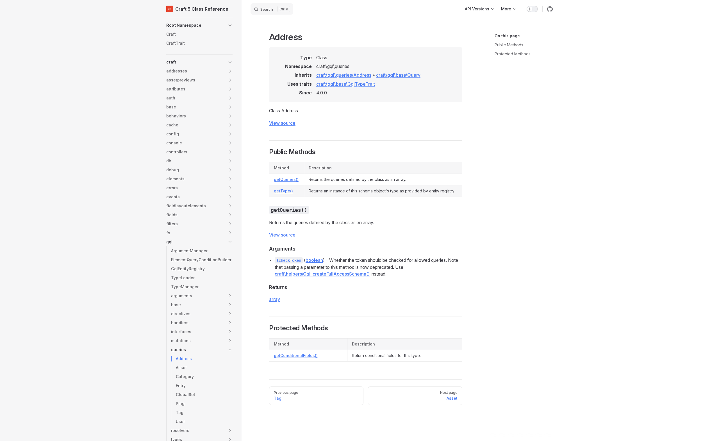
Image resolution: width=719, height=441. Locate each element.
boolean (314, 260)
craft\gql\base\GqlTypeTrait (345, 84)
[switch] (532, 9)
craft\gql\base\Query (398, 75)
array (274, 299)
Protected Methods (513, 53)
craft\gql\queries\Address (343, 75)
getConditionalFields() (296, 355)
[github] (550, 9)
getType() (283, 190)
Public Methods (509, 44)
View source (282, 123)
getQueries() (286, 179)
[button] (199, 25)
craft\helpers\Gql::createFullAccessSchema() (322, 274)
